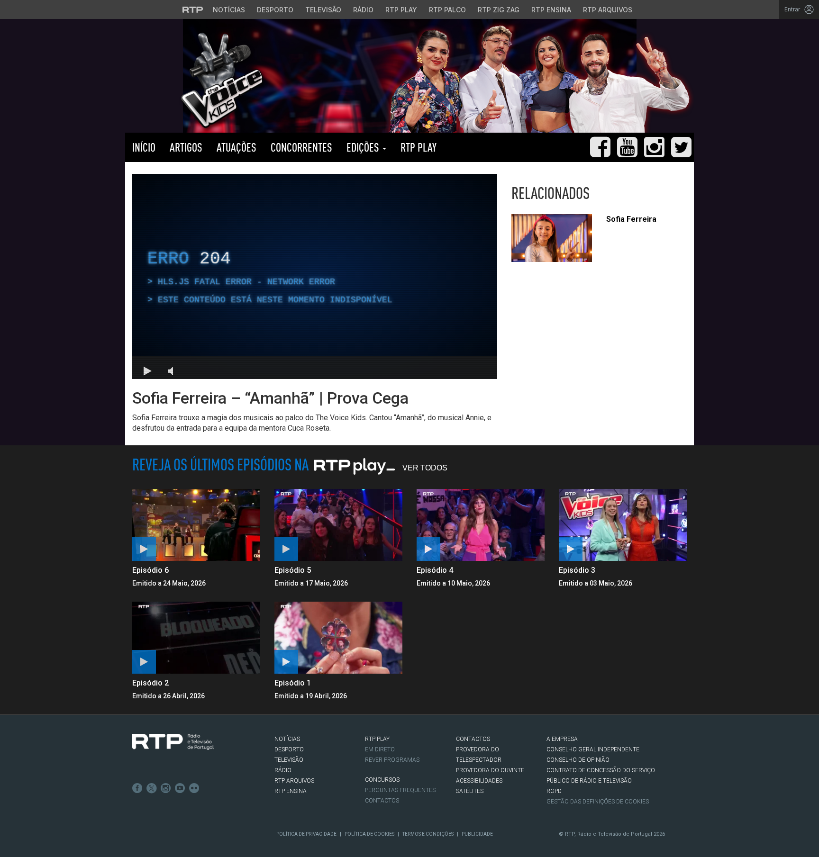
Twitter (151, 788)
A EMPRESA (562, 739)
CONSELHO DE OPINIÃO (578, 760)
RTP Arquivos (607, 10)
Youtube (180, 788)
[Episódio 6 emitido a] (196, 525)
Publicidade (477, 834)
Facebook (137, 788)
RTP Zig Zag (498, 10)
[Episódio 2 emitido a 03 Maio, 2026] (196, 638)
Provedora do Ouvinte (490, 770)
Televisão (323, 10)
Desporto (275, 10)
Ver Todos (424, 468)
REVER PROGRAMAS (392, 760)
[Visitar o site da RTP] (192, 9)
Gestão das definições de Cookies (597, 801)
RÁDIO (282, 770)
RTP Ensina (551, 10)
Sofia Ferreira (631, 219)
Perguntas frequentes (400, 790)
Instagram (166, 788)
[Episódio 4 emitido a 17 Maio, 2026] (481, 525)
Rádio (363, 10)
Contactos (382, 800)
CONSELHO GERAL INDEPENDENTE (592, 749)
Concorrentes (301, 147)
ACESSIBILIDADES (479, 780)
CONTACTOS (473, 739)
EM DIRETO (380, 749)
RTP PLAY (418, 147)
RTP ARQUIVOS (294, 780)
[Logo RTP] (173, 742)
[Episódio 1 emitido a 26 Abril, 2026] (338, 638)
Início (143, 147)
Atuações (236, 147)
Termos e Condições (428, 834)
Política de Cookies (369, 834)
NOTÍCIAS (287, 739)
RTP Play (401, 10)
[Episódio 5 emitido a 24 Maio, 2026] (338, 525)
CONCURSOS (382, 779)
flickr (194, 788)
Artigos (186, 147)
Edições (364, 147)
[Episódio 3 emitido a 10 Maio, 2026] (623, 525)
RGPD (554, 791)
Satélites (469, 791)
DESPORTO (289, 749)
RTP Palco (447, 10)
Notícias (229, 10)
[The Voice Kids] (219, 79)
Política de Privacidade (306, 834)
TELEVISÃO (288, 760)
